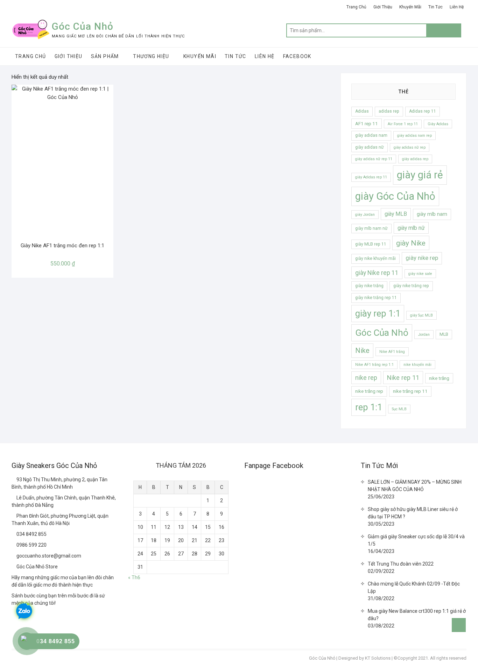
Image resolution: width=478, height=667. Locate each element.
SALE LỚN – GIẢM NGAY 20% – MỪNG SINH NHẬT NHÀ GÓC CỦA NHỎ (415, 485)
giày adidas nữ (369, 147)
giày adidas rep (415, 159)
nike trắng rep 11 (410, 391)
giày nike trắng (369, 285)
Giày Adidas (438, 124)
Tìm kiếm (443, 30)
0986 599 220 (31, 545)
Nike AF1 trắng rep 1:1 (374, 364)
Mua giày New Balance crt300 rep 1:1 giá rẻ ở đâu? (417, 614)
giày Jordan (365, 214)
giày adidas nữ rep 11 (373, 159)
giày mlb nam (432, 214)
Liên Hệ (457, 7)
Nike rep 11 (403, 377)
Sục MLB (399, 409)
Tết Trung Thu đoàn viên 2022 (401, 564)
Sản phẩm (105, 56)
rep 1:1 (368, 407)
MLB (444, 334)
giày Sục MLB (421, 315)
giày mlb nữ (411, 228)
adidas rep (389, 111)
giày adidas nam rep (414, 135)
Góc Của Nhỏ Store (36, 566)
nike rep (366, 377)
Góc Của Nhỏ (82, 26)
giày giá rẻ (420, 175)
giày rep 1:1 (377, 313)
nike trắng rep (369, 391)
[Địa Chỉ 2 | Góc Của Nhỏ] (14, 498)
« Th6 (134, 577)
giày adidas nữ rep (410, 147)
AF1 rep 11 (366, 123)
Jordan (424, 334)
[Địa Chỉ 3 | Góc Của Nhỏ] (14, 516)
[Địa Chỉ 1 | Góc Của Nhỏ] (14, 479)
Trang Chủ (356, 7)
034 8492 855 (31, 534)
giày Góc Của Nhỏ (395, 196)
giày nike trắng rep (411, 285)
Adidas (362, 111)
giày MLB (396, 214)
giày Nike (411, 243)
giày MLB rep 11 (370, 244)
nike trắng (439, 378)
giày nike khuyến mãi (375, 258)
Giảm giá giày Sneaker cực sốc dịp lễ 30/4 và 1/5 (416, 540)
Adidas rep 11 (422, 111)
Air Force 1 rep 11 (403, 124)
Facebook (297, 56)
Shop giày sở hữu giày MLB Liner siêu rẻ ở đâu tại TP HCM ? (413, 512)
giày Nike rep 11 (377, 272)
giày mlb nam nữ (371, 228)
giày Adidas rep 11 (371, 177)
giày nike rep (422, 258)
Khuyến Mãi (410, 7)
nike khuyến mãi (417, 364)
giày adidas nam (371, 135)
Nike (362, 350)
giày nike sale (420, 273)
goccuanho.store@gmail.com (48, 556)
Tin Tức (435, 7)
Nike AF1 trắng (392, 351)
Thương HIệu (151, 56)
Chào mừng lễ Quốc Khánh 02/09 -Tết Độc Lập (414, 587)
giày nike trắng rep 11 (376, 297)
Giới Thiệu (382, 7)
